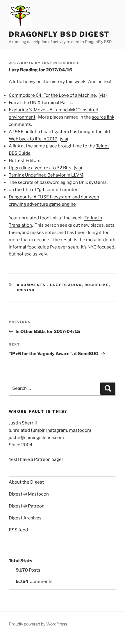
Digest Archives (25, 518)
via (103, 95)
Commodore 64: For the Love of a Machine (52, 95)
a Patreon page (46, 459)
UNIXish (26, 290)
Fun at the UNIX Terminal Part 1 (40, 102)
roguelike (97, 285)
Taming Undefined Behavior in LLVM (46, 175)
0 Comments (31, 285)
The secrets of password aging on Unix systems (58, 182)
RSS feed (18, 530)
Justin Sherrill (61, 63)
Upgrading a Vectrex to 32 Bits (40, 167)
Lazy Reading (66, 285)
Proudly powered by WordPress (38, 623)
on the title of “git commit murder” (44, 189)
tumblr (37, 430)
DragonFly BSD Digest (59, 34)
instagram (56, 430)
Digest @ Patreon (26, 506)
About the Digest (26, 482)
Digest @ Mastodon (29, 494)
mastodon (79, 430)
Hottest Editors (24, 160)
